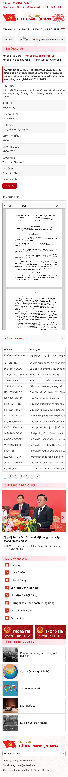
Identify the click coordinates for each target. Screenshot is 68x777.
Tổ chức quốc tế (30, 688)
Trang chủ (9, 29)
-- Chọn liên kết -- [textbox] (13, 753)
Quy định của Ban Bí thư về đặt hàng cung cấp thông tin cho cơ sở (32, 539)
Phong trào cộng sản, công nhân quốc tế (39, 654)
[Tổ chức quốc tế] (10, 688)
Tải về (11, 185)
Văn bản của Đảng (11, 56)
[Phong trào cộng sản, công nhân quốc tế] (10, 654)
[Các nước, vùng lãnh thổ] (10, 671)
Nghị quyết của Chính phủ (47, 59)
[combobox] (34, 753)
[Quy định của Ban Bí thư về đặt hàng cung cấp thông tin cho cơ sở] (34, 511)
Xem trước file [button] (10, 196)
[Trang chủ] (9, 17)
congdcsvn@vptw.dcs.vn (23, 765)
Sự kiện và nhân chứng (33, 722)
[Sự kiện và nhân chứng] (10, 723)
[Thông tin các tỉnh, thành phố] (17, 632)
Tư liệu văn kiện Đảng (16, 558)
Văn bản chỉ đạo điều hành (16, 60)
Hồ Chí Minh (55, 7)
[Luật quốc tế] (10, 705)
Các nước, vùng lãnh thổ (34, 671)
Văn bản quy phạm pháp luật (40, 56)
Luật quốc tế (27, 705)
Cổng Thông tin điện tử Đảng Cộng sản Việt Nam (23, 7)
